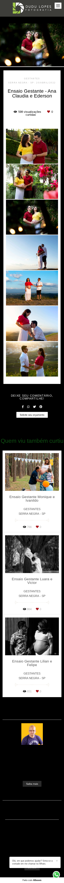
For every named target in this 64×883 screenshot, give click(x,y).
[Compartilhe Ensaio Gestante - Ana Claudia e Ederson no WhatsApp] (28, 406)
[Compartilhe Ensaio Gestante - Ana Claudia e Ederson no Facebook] (23, 406)
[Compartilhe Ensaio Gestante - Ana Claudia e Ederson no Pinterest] (40, 406)
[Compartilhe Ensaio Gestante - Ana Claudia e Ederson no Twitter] (34, 406)
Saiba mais (32, 783)
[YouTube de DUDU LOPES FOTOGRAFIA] (37, 855)
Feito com (32, 880)
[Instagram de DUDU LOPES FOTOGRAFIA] (31, 855)
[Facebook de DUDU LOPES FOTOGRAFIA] (26, 855)
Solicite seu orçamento (32, 414)
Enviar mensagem (33, 832)
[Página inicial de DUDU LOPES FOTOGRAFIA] (32, 8)
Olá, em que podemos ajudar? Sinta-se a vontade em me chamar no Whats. (32, 862)
